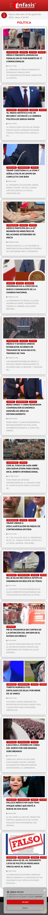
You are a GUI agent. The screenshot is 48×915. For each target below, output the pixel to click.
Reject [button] (25, 908)
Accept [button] (25, 902)
